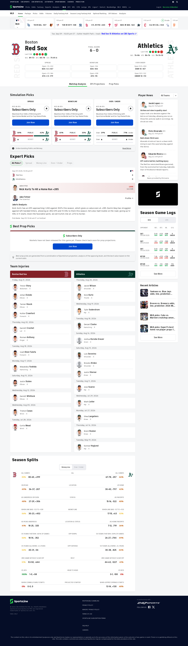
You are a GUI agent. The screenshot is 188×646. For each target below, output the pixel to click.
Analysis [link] (56, 7)
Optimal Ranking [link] (99, 13)
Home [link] (20, 13)
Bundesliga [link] (111, 7)
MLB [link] (64, 7)
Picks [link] (27, 7)
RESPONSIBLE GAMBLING (90, 601)
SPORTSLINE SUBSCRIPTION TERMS (94, 618)
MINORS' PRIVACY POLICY (90, 610)
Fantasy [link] (40, 7)
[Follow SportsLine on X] (153, 607)
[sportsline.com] (17, 7)
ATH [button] (166, 220)
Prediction (80, 2)
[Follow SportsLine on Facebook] (149, 607)
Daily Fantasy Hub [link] (61, 13)
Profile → (129, 198)
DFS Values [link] (112, 13)
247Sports (49, 2)
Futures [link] (49, 13)
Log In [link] (158, 7)
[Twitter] (177, 2)
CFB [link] (78, 7)
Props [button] (69, 163)
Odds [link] (33, 7)
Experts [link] (48, 7)
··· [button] (130, 7)
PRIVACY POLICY (87, 605)
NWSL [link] (124, 7)
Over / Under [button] (57, 163)
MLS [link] (119, 7)
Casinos (70, 2)
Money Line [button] (41, 163)
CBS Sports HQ (37, 2)
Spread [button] (28, 163)
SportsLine (14, 2)
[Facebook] (173, 2)
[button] (17, 23)
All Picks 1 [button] (16, 163)
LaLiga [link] (84, 7)
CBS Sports (25, 2)
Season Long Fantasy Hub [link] (80, 13)
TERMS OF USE (87, 614)
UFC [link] (69, 7)
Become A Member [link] (170, 7)
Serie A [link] (102, 7)
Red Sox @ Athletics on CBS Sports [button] (118, 34)
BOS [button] (149, 220)
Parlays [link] (28, 13)
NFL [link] (73, 7)
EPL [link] (89, 7)
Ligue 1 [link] (95, 7)
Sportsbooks (60, 2)
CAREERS (85, 630)
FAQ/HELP (85, 626)
